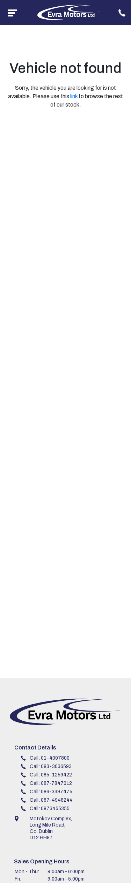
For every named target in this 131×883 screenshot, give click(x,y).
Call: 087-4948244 (51, 800)
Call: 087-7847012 (51, 783)
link (74, 96)
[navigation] (12, 12)
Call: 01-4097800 (50, 758)
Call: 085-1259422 (51, 774)
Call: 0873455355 (50, 808)
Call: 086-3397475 (51, 791)
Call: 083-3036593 (51, 766)
